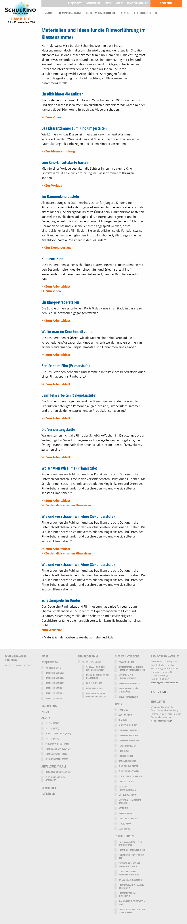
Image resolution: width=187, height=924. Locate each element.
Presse (107, 3)
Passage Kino (125, 813)
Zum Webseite (51, 630)
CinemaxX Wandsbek (129, 740)
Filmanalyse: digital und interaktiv (131, 886)
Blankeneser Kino (128, 725)
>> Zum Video (51, 117)
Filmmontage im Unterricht (127, 895)
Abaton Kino (125, 714)
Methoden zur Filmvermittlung (127, 677)
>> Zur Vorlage (51, 185)
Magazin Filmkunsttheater (128, 788)
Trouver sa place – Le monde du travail (129, 865)
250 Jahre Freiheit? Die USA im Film (97, 677)
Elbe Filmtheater (127, 745)
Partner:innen (53, 667)
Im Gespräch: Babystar (130, 879)
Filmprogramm (69, 12)
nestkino (123, 808)
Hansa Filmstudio (127, 761)
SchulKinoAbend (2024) (57, 743)
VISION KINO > (159, 692)
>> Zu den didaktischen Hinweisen (66, 505)
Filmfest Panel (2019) (56, 753)
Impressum (48, 794)
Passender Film (126, 661)
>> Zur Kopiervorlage (56, 248)
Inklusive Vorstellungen (58, 772)
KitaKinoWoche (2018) (56, 759)
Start (48, 12)
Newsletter (166, 3)
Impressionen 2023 (54, 683)
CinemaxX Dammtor (129, 730)
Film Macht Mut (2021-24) (58, 748)
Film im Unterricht (100, 12)
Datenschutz (93, 3)
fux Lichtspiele (126, 755)
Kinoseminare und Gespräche (55, 779)
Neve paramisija (94, 688)
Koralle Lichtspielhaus (130, 776)
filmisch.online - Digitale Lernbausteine (132, 911)
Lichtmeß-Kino (126, 781)
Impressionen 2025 (54, 672)
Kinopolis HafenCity (129, 771)
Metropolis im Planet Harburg (130, 802)
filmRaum (124, 750)
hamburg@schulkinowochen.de (164, 682)
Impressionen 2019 (54, 688)
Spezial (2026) (52, 723)
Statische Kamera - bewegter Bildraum (129, 873)
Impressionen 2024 (54, 678)
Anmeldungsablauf (137, 3)
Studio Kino (125, 823)
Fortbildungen (145, 12)
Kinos (125, 12)
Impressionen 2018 (54, 693)
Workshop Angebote (129, 683)
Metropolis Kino (127, 794)
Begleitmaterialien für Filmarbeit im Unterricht (132, 668)
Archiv (119, 3)
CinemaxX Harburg (128, 735)
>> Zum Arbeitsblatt (55, 286)
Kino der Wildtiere (128, 766)
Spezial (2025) (52, 728)
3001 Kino (123, 709)
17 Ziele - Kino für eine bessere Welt (95, 668)
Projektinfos (75, 3)
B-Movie (123, 720)
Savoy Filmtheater (128, 818)
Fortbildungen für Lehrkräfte (128, 690)
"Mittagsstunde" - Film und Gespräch (130, 843)
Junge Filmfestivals (128, 696)
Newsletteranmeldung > (161, 720)
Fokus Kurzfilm (94, 683)
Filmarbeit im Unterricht (132, 850)
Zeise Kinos (124, 828)
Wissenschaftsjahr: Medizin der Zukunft (97, 695)
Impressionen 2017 (54, 698)
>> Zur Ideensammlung (58, 151)
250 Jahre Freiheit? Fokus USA (131, 857)
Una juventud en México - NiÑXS (132, 903)
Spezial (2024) (52, 738)
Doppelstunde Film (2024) (58, 733)
